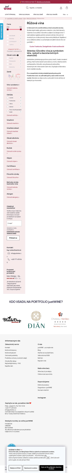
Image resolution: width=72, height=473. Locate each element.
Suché (15, 58)
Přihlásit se (13, 238)
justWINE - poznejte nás (45, 347)
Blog (39, 350)
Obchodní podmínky (11, 355)
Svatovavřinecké (58, 46)
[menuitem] (10, 14)
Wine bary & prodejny (44, 371)
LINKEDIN (8, 426)
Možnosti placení (10, 353)
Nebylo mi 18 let (15, 468)
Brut (15, 64)
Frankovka (15, 101)
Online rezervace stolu (45, 374)
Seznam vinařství (43, 390)
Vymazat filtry (13, 49)
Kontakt (7, 347)
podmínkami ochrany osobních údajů (13, 232)
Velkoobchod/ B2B (44, 355)
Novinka (15, 38)
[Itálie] (14, 77)
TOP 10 (15, 44)
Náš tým (40, 358)
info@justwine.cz (10, 410)
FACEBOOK (8, 424)
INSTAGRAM (9, 428)
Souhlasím (51, 468)
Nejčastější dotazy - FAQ (13, 363)
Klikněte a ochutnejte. (43, 2)
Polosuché (15, 61)
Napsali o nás (42, 361)
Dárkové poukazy (43, 385)
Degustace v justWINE (45, 387)
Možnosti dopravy (11, 350)
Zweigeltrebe (47, 46)
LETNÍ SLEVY (15, 41)
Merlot (15, 107)
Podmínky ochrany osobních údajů (16, 358)
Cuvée (15, 98)
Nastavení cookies (30, 468)
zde (45, 455)
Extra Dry (15, 67)
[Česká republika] (10, 77)
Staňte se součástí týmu (45, 353)
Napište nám (9, 366)
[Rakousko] (18, 77)
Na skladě (15, 35)
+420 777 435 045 (11, 408)
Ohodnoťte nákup (10, 361)
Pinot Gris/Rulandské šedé (15, 111)
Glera (15, 103)
